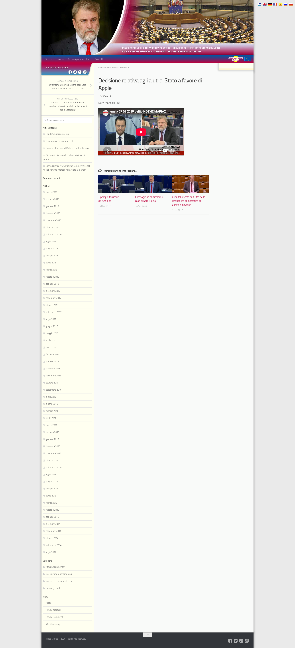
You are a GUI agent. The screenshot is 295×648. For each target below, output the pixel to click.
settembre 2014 (53, 545)
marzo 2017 (51, 347)
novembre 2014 (53, 531)
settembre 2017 (53, 312)
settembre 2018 (53, 234)
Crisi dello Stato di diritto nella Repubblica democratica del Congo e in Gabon (188, 200)
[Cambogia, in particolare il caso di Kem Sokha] (153, 184)
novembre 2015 (53, 453)
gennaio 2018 (52, 283)
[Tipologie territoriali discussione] (116, 184)
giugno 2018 (52, 248)
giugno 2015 (52, 481)
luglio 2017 (51, 319)
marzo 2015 (51, 502)
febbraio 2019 (52, 199)
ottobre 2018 (52, 227)
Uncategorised (53, 588)
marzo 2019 (51, 192)
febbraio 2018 (52, 276)
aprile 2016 (51, 418)
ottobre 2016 (52, 382)
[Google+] (80, 72)
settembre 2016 (53, 389)
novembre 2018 (53, 220)
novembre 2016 (53, 375)
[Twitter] (75, 72)
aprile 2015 (51, 495)
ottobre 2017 (52, 305)
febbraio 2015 (52, 509)
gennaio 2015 (52, 517)
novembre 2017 (53, 298)
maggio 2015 (52, 488)
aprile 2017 (51, 340)
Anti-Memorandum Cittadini (235, 58)
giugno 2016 (52, 404)
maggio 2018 (52, 255)
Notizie (61, 59)
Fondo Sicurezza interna (57, 134)
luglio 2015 (51, 474)
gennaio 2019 (52, 206)
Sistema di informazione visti (59, 141)
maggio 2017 (52, 333)
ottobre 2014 (52, 538)
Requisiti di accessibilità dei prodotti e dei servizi (68, 148)
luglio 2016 (51, 396)
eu (247, 59)
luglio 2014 (51, 552)
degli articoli (53, 610)
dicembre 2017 (53, 291)
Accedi (49, 602)
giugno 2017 (52, 326)
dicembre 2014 (53, 524)
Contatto (99, 59)
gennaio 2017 (52, 361)
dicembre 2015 (53, 446)
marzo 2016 (51, 425)
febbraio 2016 (52, 432)
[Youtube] (85, 72)
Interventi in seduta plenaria (113, 67)
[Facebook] (70, 72)
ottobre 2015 (52, 460)
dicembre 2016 (53, 368)
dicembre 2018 (53, 213)
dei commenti (54, 617)
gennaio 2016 (52, 439)
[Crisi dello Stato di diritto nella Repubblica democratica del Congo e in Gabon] (190, 184)
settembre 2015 (53, 467)
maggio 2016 (52, 411)
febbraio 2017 (52, 354)
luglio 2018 (51, 241)
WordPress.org (53, 624)
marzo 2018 (51, 269)
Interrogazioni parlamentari (59, 574)
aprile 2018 (51, 262)
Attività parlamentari (78, 59)
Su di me (49, 59)
